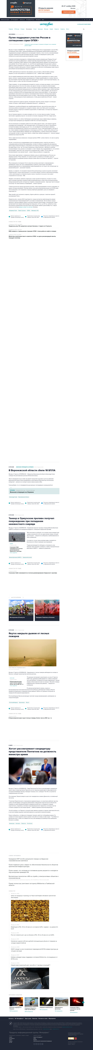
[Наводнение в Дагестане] (61, 1005)
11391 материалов (14, 1011)
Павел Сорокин (22, 210)
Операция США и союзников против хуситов (75, 1009)
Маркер (10, 1041)
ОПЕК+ (28, 210)
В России (17, 29)
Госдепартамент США (24, 405)
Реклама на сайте (43, 1018)
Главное (11, 29)
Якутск (27, 702)
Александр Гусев (13, 497)
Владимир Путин (13, 210)
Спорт (35, 29)
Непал (36, 405)
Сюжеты (62, 29)
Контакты (11, 1018)
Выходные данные (71, 1043)
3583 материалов (29, 1011)
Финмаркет (38, 19)
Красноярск (22, 702)
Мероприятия (52, 1018)
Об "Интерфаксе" (14, 19)
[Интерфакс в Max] (42, 1044)
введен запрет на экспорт (26, 207)
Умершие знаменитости (46, 1007)
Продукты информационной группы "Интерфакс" (29, 1032)
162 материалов (58, 1011)
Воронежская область (23, 497)
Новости (56, 29)
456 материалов (43, 1009)
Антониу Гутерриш (13, 405)
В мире (22, 29)
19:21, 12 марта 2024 (20, 34)
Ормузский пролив (27, 557)
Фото (67, 29)
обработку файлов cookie (67, 1027)
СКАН (34, 1038)
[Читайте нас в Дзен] (34, 1044)
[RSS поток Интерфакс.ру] (40, 1044)
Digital (51, 29)
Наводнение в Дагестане (59, 1008)
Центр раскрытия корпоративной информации (42, 1041)
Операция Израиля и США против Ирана (30, 1008)
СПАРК (10, 1037)
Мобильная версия (5, 19)
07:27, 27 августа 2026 (17, 248)
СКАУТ (10, 1039)
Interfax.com (22, 19)
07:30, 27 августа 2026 (19, 515)
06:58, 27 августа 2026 (19, 630)
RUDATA (35, 1039)
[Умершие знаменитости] (46, 1005)
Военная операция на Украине (25, 467)
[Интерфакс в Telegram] (36, 1044)
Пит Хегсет (29, 823)
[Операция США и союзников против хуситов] (76, 1005)
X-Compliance (12, 1038)
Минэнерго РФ (35, 210)
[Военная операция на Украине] (16, 1005)
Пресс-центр (28, 1018)
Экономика (29, 29)
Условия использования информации (75, 1041)
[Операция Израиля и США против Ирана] (31, 1006)
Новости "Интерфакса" (37, 1037)
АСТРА (10, 1042)
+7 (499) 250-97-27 (55, 1029)
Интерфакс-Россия (30, 19)
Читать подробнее (17, 290)
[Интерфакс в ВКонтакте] (38, 1044)
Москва (46, 29)
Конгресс (18, 823)
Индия (32, 405)
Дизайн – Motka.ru (71, 1044)
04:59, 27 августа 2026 (18, 745)
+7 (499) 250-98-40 (46, 1029)
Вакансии (34, 1018)
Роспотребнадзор (13, 702)
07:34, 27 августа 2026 (38, 467)
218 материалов (73, 1012)
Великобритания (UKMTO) (15, 557)
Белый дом (11, 823)
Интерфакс (46, 24)
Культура (40, 29)
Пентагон (23, 823)
